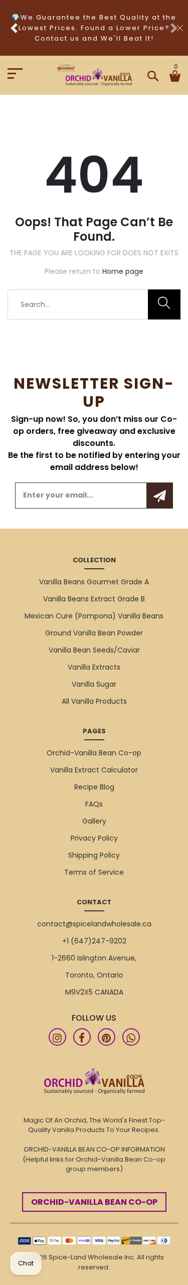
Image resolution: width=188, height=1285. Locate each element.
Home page (122, 271)
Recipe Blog (94, 787)
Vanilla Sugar (94, 684)
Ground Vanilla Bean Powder (94, 633)
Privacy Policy (94, 838)
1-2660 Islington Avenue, (94, 958)
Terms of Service (94, 872)
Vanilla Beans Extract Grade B (94, 599)
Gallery (94, 821)
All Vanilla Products (94, 701)
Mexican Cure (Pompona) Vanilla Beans (94, 616)
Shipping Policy (94, 855)
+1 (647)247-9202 (94, 941)
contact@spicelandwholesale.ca (94, 924)
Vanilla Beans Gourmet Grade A (94, 582)
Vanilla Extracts (94, 667)
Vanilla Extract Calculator (94, 770)
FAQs (94, 804)
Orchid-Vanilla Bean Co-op (94, 753)
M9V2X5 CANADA (94, 992)
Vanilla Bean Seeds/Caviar (94, 650)
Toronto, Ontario (94, 975)
